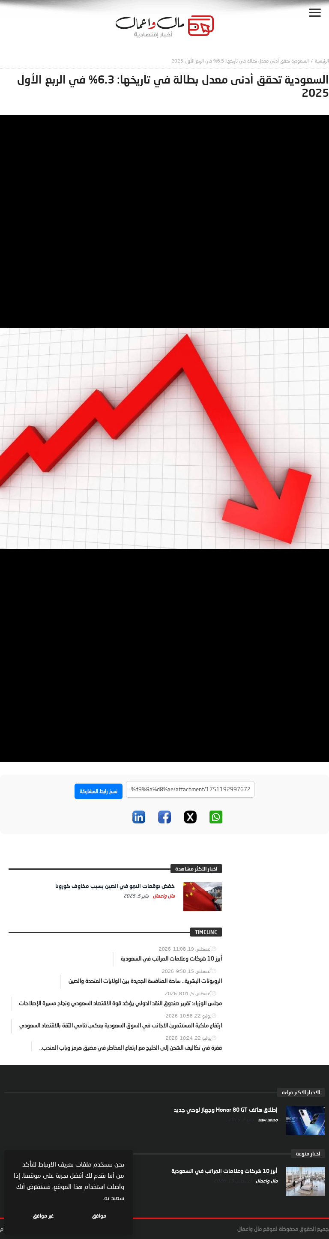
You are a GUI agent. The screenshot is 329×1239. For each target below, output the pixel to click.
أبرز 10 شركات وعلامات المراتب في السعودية (224, 1170)
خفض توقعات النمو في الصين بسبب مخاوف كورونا (115, 886)
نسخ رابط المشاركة (98, 791)
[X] (190, 817)
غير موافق (43, 1215)
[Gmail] (113, 817)
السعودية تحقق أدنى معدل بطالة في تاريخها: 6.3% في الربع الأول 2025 (240, 60)
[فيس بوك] (164, 817)
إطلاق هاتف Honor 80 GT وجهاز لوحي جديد (226, 1109)
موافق (99, 1215)
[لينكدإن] (139, 817)
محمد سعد (267, 1119)
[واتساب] (216, 817)
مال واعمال (163, 895)
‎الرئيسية (322, 60)
